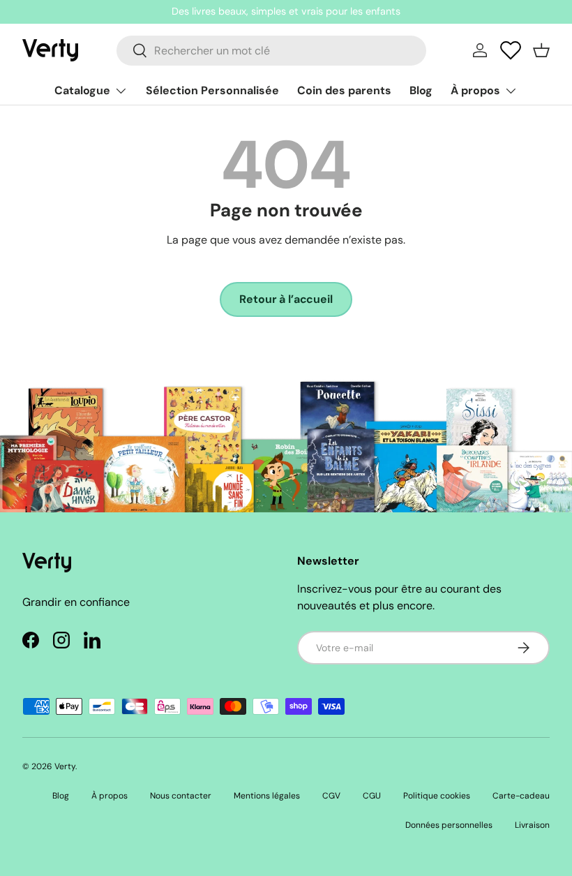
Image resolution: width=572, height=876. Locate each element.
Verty (64, 766)
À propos (109, 795)
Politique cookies (436, 795)
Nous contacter (180, 795)
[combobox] (271, 51)
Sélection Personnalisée (212, 90)
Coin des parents (344, 90)
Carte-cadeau (521, 795)
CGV (331, 795)
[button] (541, 50)
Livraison (532, 825)
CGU (372, 795)
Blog (420, 90)
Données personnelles (448, 825)
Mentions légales (267, 795)
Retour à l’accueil (285, 299)
